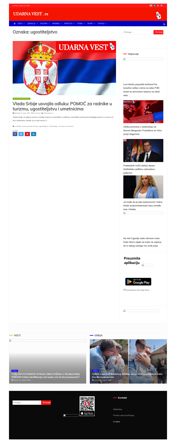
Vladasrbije (53, 126)
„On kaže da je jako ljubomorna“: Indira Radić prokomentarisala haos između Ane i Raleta (142, 206)
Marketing (117, 409)
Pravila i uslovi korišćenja (123, 415)
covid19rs (18, 126)
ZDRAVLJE (31, 23)
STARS (80, 23)
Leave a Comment (66, 126)
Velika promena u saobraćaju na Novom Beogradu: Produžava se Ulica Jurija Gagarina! (142, 130)
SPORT (90, 23)
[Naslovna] (15, 23)
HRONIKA (56, 23)
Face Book (154, 5)
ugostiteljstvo (43, 126)
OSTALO (101, 23)
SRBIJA (14, 371)
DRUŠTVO (68, 23)
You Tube (158, 5)
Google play (151, 5)
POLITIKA (43, 23)
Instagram (161, 5)
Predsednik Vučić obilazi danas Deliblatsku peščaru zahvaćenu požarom (139, 169)
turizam (35, 126)
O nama (116, 421)
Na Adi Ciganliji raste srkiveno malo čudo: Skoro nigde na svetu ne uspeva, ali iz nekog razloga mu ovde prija (142, 242)
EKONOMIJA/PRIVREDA (21, 99)
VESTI (20, 23)
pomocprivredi (27, 126)
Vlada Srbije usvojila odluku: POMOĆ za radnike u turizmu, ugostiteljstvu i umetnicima (62, 106)
